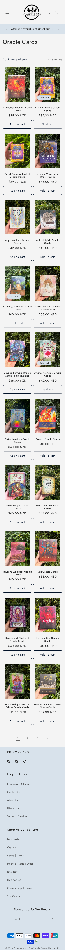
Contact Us (13, 792)
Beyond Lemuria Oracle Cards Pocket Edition (17, 374)
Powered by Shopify (50, 948)
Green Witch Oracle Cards (47, 507)
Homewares (14, 880)
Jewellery (12, 872)
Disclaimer (13, 808)
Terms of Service (17, 816)
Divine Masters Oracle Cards (17, 441)
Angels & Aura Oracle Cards (17, 242)
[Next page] (47, 738)
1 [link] (18, 738)
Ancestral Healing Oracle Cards (17, 109)
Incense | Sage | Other (20, 863)
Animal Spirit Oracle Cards (47, 242)
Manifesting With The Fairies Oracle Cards (17, 706)
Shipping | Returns (18, 784)
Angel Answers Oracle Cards (47, 109)
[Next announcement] (58, 29)
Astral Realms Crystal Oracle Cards (47, 308)
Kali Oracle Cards (48, 571)
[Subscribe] (52, 919)
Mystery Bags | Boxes (19, 888)
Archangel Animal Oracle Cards (17, 308)
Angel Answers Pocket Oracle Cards (17, 175)
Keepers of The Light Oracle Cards (17, 639)
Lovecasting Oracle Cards (47, 639)
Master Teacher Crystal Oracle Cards (47, 706)
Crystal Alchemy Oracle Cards (47, 374)
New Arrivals (14, 839)
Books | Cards (15, 855)
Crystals (11, 847)
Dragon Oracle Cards (48, 439)
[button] (7, 12)
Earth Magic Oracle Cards (17, 507)
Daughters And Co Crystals (27, 948)
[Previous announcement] (7, 29)
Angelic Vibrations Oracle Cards (47, 175)
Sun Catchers (15, 896)
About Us (12, 800)
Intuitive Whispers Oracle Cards (17, 573)
